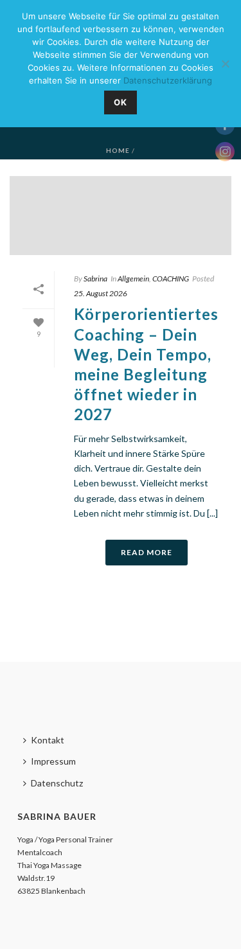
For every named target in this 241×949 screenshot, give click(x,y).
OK (120, 102)
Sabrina (95, 278)
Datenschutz (57, 782)
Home (118, 150)
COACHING (170, 278)
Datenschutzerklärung (167, 80)
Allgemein (133, 278)
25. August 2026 (100, 293)
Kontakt (47, 739)
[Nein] (225, 63)
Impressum (53, 761)
